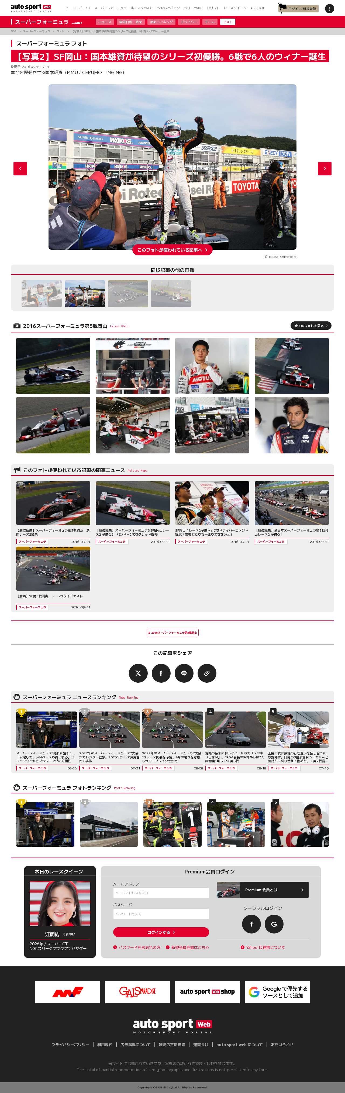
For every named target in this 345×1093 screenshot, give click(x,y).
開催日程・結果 (130, 21)
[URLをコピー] (207, 673)
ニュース (104, 21)
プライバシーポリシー (70, 1044)
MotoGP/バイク (168, 7)
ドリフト (213, 7)
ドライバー (189, 21)
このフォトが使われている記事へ (169, 250)
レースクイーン (235, 7)
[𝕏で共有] (138, 673)
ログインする (158, 932)
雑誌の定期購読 (172, 1044)
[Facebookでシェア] (161, 673)
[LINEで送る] (184, 673)
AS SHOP (257, 7)
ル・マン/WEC (142, 7)
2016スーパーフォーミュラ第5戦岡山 (174, 632)
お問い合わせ (282, 1044)
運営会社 (200, 1044)
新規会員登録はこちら (190, 947)
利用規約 (104, 1044)
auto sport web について (239, 1044)
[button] (325, 168)
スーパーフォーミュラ (110, 7)
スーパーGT (81, 7)
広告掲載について (135, 1044)
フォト (228, 21)
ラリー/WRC (193, 7)
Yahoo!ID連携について (265, 947)
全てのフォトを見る (309, 325)
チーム (210, 21)
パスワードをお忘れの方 (139, 947)
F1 (67, 7)
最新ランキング (161, 21)
